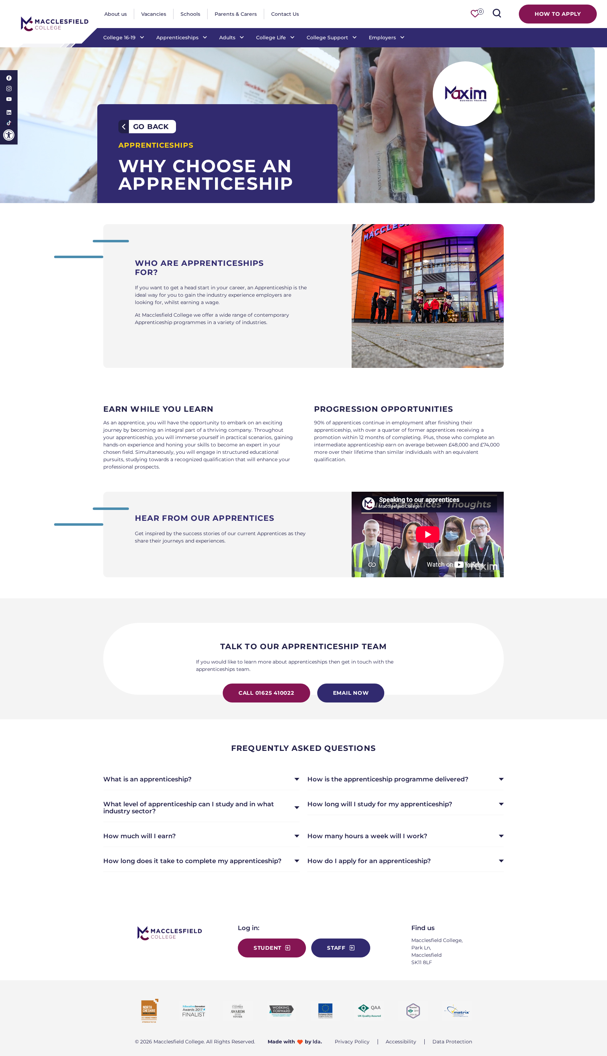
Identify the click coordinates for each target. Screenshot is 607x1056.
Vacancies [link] (153, 14)
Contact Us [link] (285, 14)
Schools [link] (190, 14)
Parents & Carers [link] (236, 14)
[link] (9, 135)
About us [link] (115, 14)
